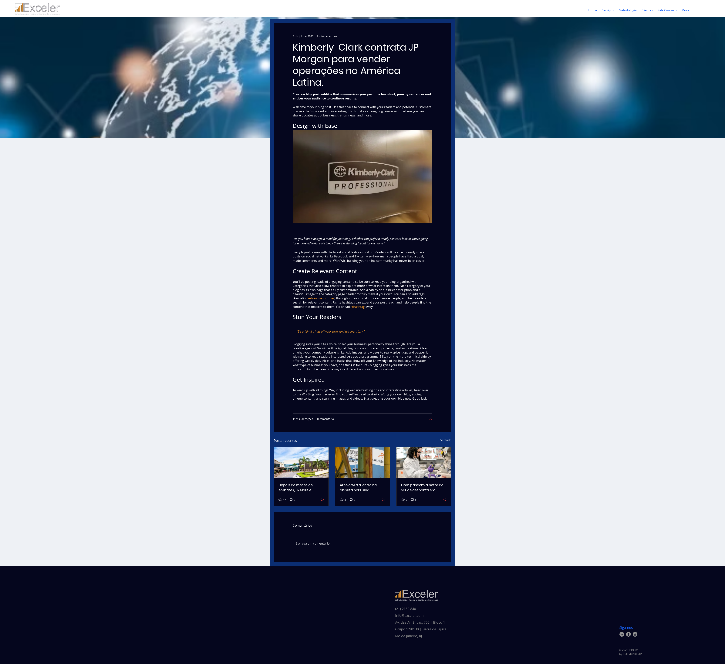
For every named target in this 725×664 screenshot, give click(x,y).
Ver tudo (445, 440)
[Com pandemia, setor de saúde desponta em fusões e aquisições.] (423, 462)
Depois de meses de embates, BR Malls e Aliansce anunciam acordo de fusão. (301, 488)
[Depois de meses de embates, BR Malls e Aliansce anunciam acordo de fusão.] (301, 462)
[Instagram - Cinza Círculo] (635, 634)
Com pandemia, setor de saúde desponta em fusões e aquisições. (422, 488)
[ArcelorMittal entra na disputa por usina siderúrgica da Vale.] (362, 462)
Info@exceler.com (409, 615)
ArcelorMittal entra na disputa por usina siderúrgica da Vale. (358, 488)
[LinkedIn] (621, 634)
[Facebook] (628, 634)
